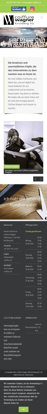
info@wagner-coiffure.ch (31, 2)
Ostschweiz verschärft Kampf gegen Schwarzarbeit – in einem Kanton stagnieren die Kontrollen (12, 334)
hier (41, 383)
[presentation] (35, 178)
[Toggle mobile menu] (42, 17)
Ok (23, 409)
